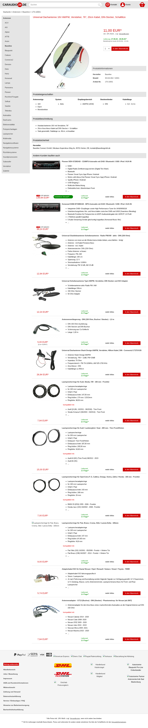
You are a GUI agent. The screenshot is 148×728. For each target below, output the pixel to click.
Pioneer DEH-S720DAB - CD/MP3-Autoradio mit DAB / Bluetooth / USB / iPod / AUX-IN (96, 161)
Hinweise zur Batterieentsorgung (16, 705)
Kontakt (114, 5)
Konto (128, 5)
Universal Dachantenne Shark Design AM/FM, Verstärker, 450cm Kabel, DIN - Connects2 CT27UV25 (101, 350)
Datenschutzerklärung (12, 696)
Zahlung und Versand (11, 692)
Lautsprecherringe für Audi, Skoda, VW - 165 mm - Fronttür (85, 382)
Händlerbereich (9, 670)
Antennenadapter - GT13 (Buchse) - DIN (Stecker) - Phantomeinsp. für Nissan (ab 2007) (97, 600)
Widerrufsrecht (9, 687)
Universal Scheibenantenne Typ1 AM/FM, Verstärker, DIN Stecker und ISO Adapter (95, 281)
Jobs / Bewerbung (10, 674)
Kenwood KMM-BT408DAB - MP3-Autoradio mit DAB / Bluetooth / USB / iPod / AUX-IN (97, 204)
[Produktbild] (61, 50)
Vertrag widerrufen (11, 664)
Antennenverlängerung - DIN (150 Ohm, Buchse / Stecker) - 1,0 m (88, 319)
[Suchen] (99, 4)
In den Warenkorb (120, 49)
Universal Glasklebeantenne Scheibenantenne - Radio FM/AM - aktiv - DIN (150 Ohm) (96, 236)
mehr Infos (109, 197)
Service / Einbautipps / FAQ (14, 701)
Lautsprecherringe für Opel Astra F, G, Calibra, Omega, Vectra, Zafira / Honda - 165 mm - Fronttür (101, 477)
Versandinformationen (119, 722)
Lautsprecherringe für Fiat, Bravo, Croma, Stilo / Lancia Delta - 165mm (90, 523)
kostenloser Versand (61, 197)
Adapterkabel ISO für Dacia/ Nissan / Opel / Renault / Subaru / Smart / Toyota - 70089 (96, 569)
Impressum (7, 678)
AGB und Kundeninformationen (15, 683)
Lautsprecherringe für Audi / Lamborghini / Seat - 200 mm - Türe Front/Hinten (93, 428)
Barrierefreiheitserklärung (13, 710)
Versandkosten (124, 34)
